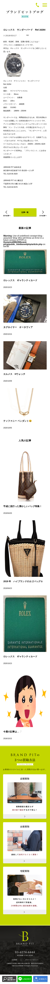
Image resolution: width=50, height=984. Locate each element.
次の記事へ (43, 213)
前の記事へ (7, 213)
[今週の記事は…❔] (25, 699)
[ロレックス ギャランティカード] (25, 623)
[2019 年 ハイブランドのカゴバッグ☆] (25, 548)
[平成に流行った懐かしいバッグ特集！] (25, 473)
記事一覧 (25, 212)
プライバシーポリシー (31, 960)
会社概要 (14, 960)
